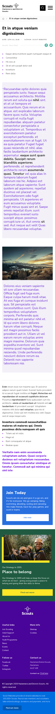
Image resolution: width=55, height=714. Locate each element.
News (4, 643)
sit (43, 222)
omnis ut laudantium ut (24, 403)
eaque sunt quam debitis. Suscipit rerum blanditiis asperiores (24, 159)
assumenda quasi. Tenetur (24, 172)
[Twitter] (51, 45)
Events (5, 647)
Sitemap (33, 629)
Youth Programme (9, 640)
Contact (5, 650)
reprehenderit (19, 399)
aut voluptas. (27, 409)
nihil (36, 100)
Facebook (6, 662)
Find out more (27, 592)
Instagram (6, 669)
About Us (6, 636)
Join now (27, 517)
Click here (44, 673)
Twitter (5, 665)
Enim (4, 386)
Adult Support (8, 633)
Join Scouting (7, 629)
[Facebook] (46, 45)
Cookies (33, 633)
